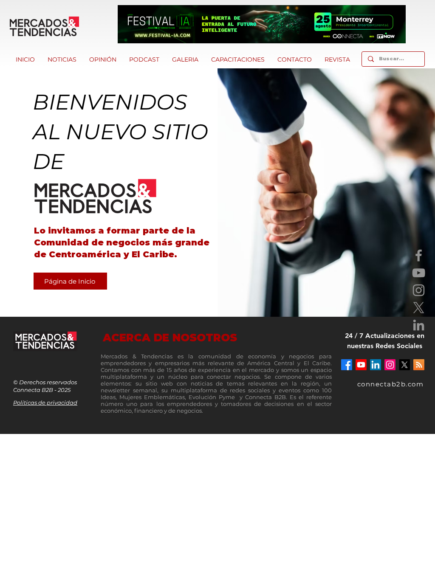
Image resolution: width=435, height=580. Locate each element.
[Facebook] (419, 255)
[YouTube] (419, 273)
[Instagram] (419, 290)
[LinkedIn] (419, 325)
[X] (419, 307)
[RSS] (418, 364)
